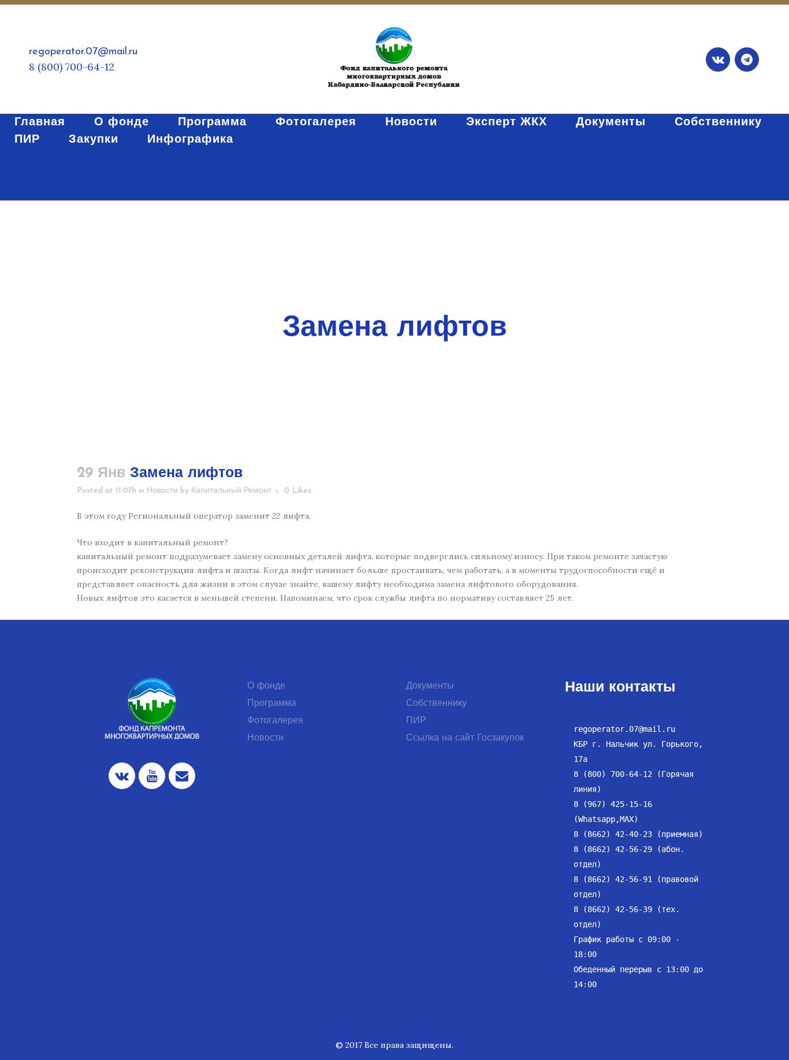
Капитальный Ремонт (231, 490)
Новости (162, 490)
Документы (430, 686)
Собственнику (436, 703)
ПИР (416, 721)
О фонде (266, 686)
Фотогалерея (275, 721)
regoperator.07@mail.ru (83, 52)
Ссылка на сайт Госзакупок (465, 738)
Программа (271, 703)
